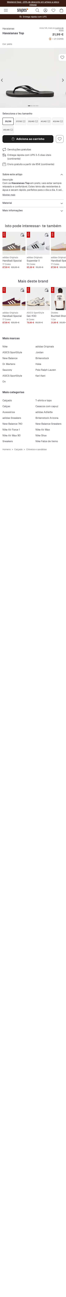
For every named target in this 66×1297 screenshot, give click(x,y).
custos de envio (59, 29)
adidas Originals (44, 346)
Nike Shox (41, 435)
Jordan (39, 352)
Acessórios (8, 412)
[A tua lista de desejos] (53, 10)
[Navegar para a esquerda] (2, 80)
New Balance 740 (12, 423)
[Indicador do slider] (29, 106)
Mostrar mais (8, 195)
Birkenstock (42, 358)
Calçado (7, 400)
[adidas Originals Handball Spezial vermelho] (13, 298)
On (4, 381)
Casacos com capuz (46, 406)
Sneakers (7, 441)
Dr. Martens (8, 364)
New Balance (9, 358)
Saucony (7, 370)
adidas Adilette (44, 412)
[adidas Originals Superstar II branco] (38, 243)
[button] (33, 78)
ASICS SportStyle (12, 352)
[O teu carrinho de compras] (61, 10)
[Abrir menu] (5, 10)
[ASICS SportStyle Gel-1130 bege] (38, 298)
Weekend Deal (14, 2)
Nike (5, 346)
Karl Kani (40, 375)
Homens (6, 449)
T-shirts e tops (43, 400)
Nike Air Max (42, 429)
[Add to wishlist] (62, 57)
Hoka (38, 364)
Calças (6, 406)
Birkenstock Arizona (46, 418)
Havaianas (8, 28)
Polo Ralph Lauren (45, 370)
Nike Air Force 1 (11, 429)
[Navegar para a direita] (63, 80)
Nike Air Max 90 (11, 435)
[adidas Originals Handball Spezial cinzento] (13, 243)
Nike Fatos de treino (46, 441)
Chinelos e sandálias (36, 449)
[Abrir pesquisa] (37, 10)
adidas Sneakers (11, 418)
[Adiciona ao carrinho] (22, 235)
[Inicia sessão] (45, 10)
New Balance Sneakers (48, 423)
